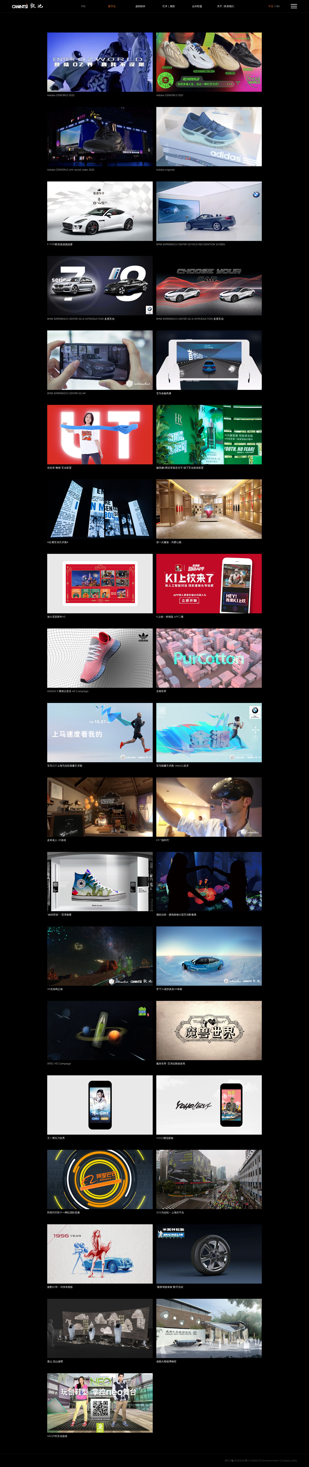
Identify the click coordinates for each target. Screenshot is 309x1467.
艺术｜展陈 (168, 6)
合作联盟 (197, 6)
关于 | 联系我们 (225, 6)
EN (277, 6)
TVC (83, 6)
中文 (270, 6)
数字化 (112, 6)
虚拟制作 (140, 6)
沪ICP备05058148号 (236, 1460)
